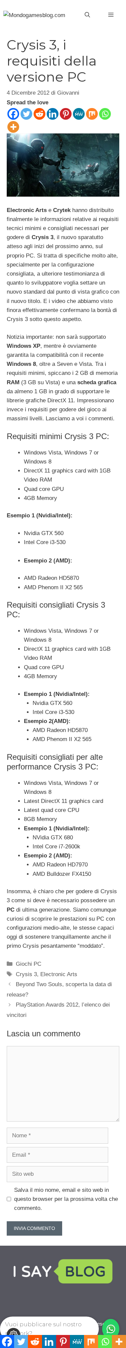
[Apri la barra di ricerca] (87, 15)
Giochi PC (28, 964)
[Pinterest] (66, 114)
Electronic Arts (58, 974)
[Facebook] (13, 114)
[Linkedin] (52, 114)
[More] (13, 127)
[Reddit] (39, 114)
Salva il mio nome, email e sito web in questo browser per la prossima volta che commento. (66, 1199)
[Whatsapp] (105, 114)
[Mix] (92, 114)
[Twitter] (26, 114)
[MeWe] (79, 114)
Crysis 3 (26, 974)
